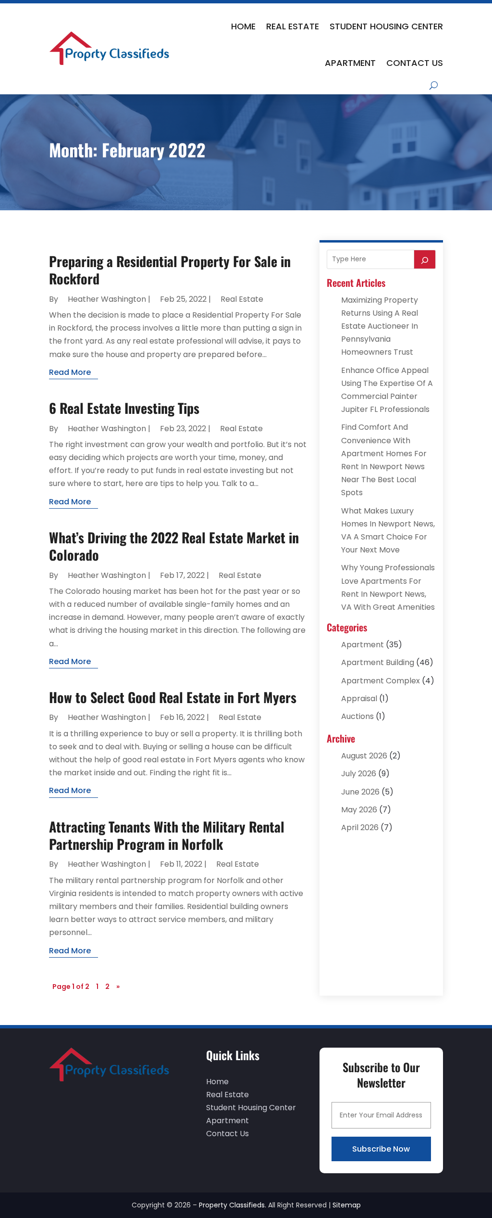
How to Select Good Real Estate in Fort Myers (172, 697)
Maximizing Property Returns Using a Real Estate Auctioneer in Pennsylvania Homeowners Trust (379, 326)
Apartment (350, 63)
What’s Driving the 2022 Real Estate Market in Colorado (174, 545)
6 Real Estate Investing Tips (124, 408)
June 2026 (360, 791)
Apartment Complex (380, 680)
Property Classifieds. (232, 1205)
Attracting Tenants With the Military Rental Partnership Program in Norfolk (166, 835)
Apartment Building (377, 662)
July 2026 (358, 773)
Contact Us (414, 63)
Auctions (357, 716)
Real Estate (292, 26)
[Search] (425, 259)
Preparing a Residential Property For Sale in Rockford (170, 269)
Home (243, 26)
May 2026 (359, 809)
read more (70, 372)
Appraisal (359, 698)
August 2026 (364, 755)
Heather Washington (107, 299)
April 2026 (360, 827)
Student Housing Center (386, 26)
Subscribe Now (381, 1148)
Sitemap (346, 1205)
